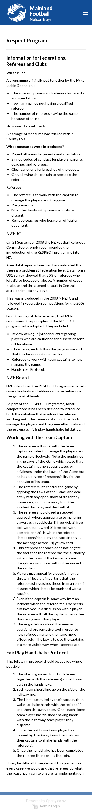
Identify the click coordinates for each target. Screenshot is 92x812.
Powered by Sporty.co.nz (46, 801)
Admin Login (49, 806)
